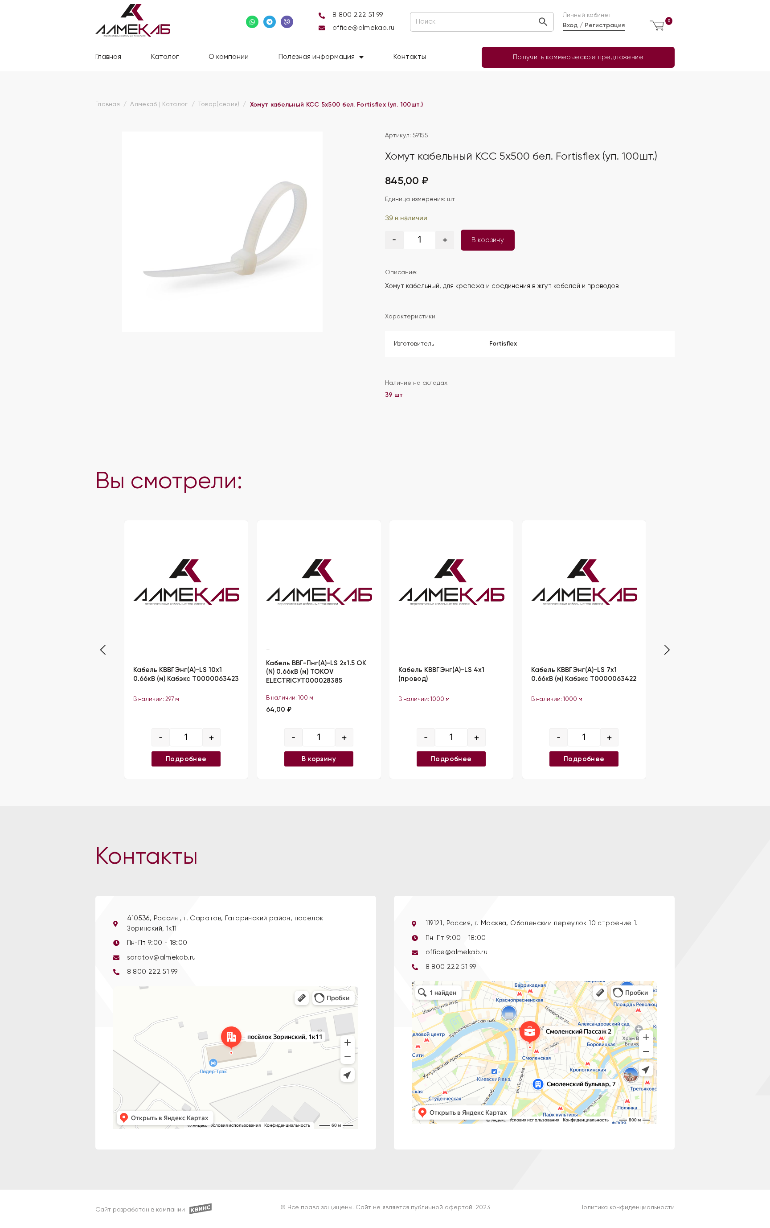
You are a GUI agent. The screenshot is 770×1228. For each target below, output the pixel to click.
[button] (667, 650)
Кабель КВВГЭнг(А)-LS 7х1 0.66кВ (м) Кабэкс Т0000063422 (583, 674)
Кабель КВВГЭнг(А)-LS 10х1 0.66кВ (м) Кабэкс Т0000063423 (186, 674)
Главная (108, 57)
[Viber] (287, 22)
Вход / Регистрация (594, 25)
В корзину (487, 240)
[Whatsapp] (252, 22)
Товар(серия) (219, 104)
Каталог (165, 57)
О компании (229, 57)
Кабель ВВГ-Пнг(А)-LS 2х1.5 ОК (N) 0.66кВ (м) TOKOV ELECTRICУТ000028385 (316, 671)
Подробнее (186, 759)
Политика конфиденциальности (627, 1207)
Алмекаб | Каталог (159, 104)
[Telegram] (269, 22)
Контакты (409, 57)
